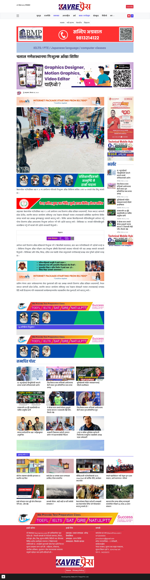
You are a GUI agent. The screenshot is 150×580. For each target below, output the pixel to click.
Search (129, 7)
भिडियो (104, 15)
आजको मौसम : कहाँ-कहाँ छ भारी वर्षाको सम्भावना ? (59, 503)
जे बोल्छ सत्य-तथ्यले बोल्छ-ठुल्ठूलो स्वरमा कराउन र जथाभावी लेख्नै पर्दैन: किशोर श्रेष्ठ (59, 410)
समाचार (56, 15)
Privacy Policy (78, 570)
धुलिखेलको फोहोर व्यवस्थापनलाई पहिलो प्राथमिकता (88, 384)
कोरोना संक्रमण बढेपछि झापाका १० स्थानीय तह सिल (28, 477)
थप (111, 15)
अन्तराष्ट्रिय (66, 15)
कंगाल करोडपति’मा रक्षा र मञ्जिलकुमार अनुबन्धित (30, 434)
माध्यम (62, 22)
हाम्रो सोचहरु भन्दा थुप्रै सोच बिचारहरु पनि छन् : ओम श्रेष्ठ (29, 503)
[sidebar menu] (18, 16)
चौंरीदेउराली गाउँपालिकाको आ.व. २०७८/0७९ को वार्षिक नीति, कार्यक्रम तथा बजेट (88, 478)
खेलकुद (96, 15)
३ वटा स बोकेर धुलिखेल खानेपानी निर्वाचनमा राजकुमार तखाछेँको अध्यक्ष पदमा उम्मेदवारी (89, 435)
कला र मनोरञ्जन (84, 15)
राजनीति (47, 15)
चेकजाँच (79, 22)
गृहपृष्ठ (39, 15)
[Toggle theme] (3, 576)
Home (68, 570)
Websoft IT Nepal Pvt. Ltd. (80, 577)
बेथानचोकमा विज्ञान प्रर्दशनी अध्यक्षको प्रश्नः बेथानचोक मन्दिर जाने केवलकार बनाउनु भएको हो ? (88, 504)
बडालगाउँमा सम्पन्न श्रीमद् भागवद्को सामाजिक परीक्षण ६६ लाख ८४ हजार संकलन (118, 504)
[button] (129, 15)
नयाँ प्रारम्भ (70, 22)
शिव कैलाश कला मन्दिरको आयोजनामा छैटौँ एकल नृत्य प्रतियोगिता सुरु (90, 409)
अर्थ (74, 15)
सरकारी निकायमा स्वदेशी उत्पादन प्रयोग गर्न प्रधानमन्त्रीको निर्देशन (58, 434)
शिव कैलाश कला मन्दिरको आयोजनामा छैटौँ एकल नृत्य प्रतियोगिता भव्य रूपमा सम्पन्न (60, 385)
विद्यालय (87, 22)
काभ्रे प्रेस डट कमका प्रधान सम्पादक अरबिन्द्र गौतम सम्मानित (58, 477)
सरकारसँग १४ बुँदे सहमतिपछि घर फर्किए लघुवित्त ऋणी (28, 409)
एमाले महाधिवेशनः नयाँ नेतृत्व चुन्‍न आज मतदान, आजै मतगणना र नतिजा (119, 477)
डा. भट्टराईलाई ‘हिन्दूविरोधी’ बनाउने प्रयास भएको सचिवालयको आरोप (28, 384)
